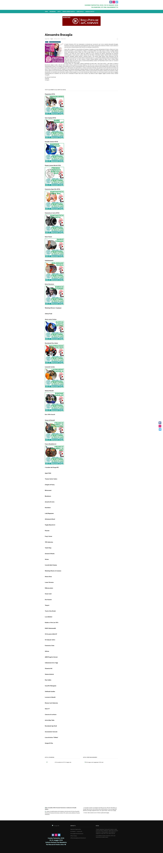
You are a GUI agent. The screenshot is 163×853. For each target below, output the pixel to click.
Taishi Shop (48, 548)
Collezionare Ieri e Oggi (51, 663)
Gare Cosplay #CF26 (50, 118)
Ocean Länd (48, 594)
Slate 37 (47, 709)
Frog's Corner (48, 536)
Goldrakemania (49, 260)
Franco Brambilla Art (50, 444)
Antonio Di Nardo (49, 553)
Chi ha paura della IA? (51, 634)
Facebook (47, 78)
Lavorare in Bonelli (50, 697)
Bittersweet (48, 490)
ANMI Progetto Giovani (51, 657)
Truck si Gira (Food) (50, 611)
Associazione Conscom (51, 732)
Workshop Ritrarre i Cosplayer (53, 308)
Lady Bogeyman (49, 513)
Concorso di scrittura (50, 714)
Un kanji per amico (50, 640)
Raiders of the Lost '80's (51, 622)
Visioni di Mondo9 (50, 420)
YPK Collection (49, 542)
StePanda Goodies (50, 691)
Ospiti (59, 11)
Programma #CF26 (50, 94)
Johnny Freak (48, 313)
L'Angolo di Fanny (50, 484)
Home (46, 11)
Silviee (47, 559)
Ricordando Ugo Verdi (51, 726)
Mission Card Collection (51, 703)
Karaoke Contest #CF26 (51, 141)
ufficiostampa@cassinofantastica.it (78, 838)
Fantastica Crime (49, 645)
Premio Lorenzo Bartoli (69, 11)
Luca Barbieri (48, 617)
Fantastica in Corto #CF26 (52, 213)
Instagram (47, 80)
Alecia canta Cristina (50, 319)
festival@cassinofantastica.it (76, 833)
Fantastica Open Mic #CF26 (52, 189)
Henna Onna (48, 576)
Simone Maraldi (49, 391)
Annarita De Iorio (49, 502)
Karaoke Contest (90, 11)
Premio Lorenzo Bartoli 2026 (53, 165)
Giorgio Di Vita (49, 743)
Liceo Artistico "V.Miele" (51, 737)
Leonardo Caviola (50, 367)
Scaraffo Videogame (50, 686)
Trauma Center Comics (51, 479)
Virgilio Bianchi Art (50, 525)
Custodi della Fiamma (51, 565)
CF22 (47, 42)
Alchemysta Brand (50, 519)
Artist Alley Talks (49, 720)
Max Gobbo (48, 680)
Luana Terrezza (49, 582)
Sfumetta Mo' (48, 668)
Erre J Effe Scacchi (50, 414)
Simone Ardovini (49, 674)
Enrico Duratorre (49, 284)
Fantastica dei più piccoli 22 (55, 42)
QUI (109, 807)
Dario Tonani (48, 237)
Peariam (47, 530)
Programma (53, 11)
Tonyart (47, 605)
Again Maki (48, 473)
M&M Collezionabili (50, 628)
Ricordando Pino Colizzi (51, 343)
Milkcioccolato (49, 588)
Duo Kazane (48, 599)
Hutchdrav (48, 507)
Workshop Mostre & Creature (53, 571)
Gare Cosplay (80, 11)
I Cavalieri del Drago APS (52, 467)
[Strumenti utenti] (117, 39)
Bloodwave (48, 496)
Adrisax (47, 651)
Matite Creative (110, 45)
